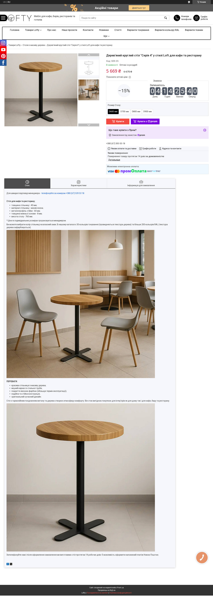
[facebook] (8, 564)
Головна (14, 30)
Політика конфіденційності (120, 593)
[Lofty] (17, 18)
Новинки (104, 30)
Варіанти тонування (138, 30)
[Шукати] (165, 18)
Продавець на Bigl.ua (106, 590)
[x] (11, 564)
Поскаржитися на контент (97, 593)
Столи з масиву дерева (34, 45)
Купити (120, 121)
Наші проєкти (69, 30)
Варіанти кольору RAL (167, 30)
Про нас (51, 30)
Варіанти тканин (194, 30)
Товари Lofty (32, 30)
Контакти (88, 30)
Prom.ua (120, 588)
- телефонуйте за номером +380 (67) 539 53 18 (62, 193)
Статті (117, 30)
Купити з (142, 121)
